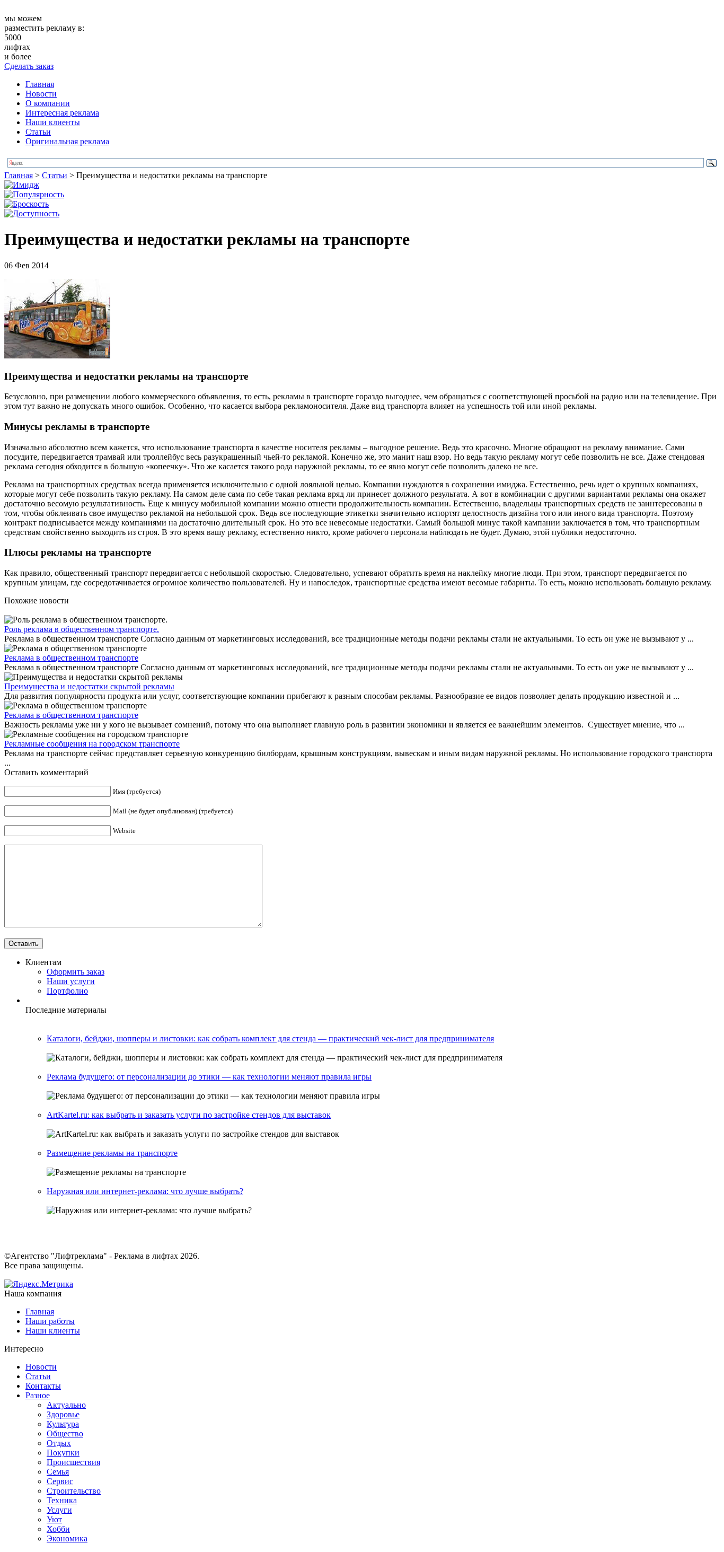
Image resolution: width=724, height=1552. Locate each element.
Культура (63, 1423)
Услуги (59, 1509)
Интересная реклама (62, 112)
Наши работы (50, 1321)
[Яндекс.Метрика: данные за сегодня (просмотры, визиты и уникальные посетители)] (38, 1284)
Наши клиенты (52, 122)
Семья (58, 1471)
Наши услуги (71, 981)
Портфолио (67, 990)
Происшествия (73, 1462)
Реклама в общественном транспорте (71, 657)
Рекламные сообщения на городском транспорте (92, 743)
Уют (54, 1519)
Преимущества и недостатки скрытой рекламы (89, 686)
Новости (41, 93)
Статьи (38, 131)
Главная (39, 84)
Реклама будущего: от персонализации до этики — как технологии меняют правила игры (209, 1076)
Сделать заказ (29, 66)
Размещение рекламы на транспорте (112, 1153)
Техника (62, 1500)
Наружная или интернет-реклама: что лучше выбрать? (145, 1191)
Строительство (74, 1490)
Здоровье (63, 1414)
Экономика (67, 1538)
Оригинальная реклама (67, 141)
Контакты (43, 1385)
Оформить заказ (75, 971)
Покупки (63, 1452)
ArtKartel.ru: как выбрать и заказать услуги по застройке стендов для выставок (189, 1114)
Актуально (66, 1404)
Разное (37, 1395)
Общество (65, 1433)
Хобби (58, 1528)
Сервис (60, 1481)
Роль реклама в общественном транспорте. (81, 629)
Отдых (59, 1443)
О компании (47, 103)
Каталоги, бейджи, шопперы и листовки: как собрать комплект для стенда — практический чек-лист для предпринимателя (270, 1038)
